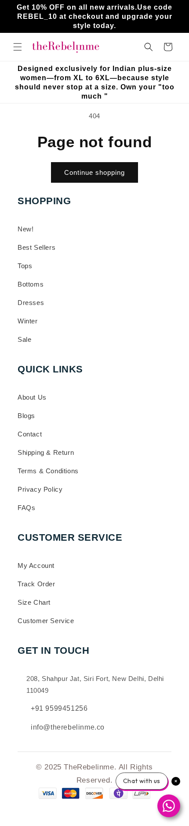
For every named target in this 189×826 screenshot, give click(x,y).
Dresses (31, 302)
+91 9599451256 (59, 708)
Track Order (36, 584)
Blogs (26, 415)
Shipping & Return (46, 452)
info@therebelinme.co (68, 727)
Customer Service (46, 620)
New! (25, 229)
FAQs (26, 507)
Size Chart (34, 602)
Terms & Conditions (48, 471)
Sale (24, 339)
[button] (17, 47)
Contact (30, 434)
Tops (25, 265)
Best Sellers (36, 247)
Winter (28, 321)
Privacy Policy (40, 489)
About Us (32, 397)
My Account (36, 565)
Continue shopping (94, 172)
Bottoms (31, 284)
